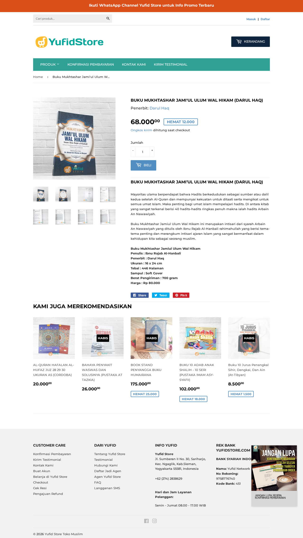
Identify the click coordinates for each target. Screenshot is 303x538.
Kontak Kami (134, 64)
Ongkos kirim (141, 130)
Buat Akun (41, 471)
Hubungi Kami (106, 465)
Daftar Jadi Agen (107, 471)
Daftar (265, 19)
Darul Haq (159, 108)
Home (38, 77)
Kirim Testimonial (170, 64)
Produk (48, 64)
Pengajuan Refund (48, 494)
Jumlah (137, 142)
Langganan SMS (107, 488)
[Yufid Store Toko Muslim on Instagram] (154, 522)
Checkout (40, 482)
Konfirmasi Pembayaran (90, 64)
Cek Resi (40, 488)
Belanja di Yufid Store (50, 477)
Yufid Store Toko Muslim (64, 534)
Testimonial (103, 459)
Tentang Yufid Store (109, 454)
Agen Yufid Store (107, 477)
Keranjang (254, 41)
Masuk (251, 19)
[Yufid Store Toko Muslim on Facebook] (146, 522)
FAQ (97, 482)
